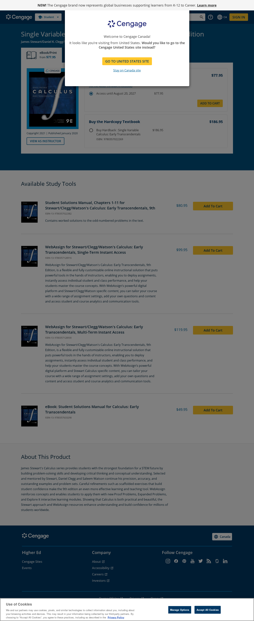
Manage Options (179, 610)
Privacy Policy (116, 617)
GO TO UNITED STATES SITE (127, 61)
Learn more (207, 5)
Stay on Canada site (127, 70)
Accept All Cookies (208, 610)
